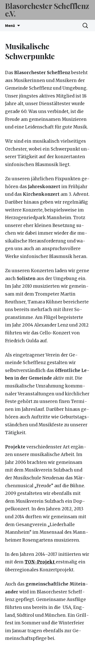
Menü (10, 25)
